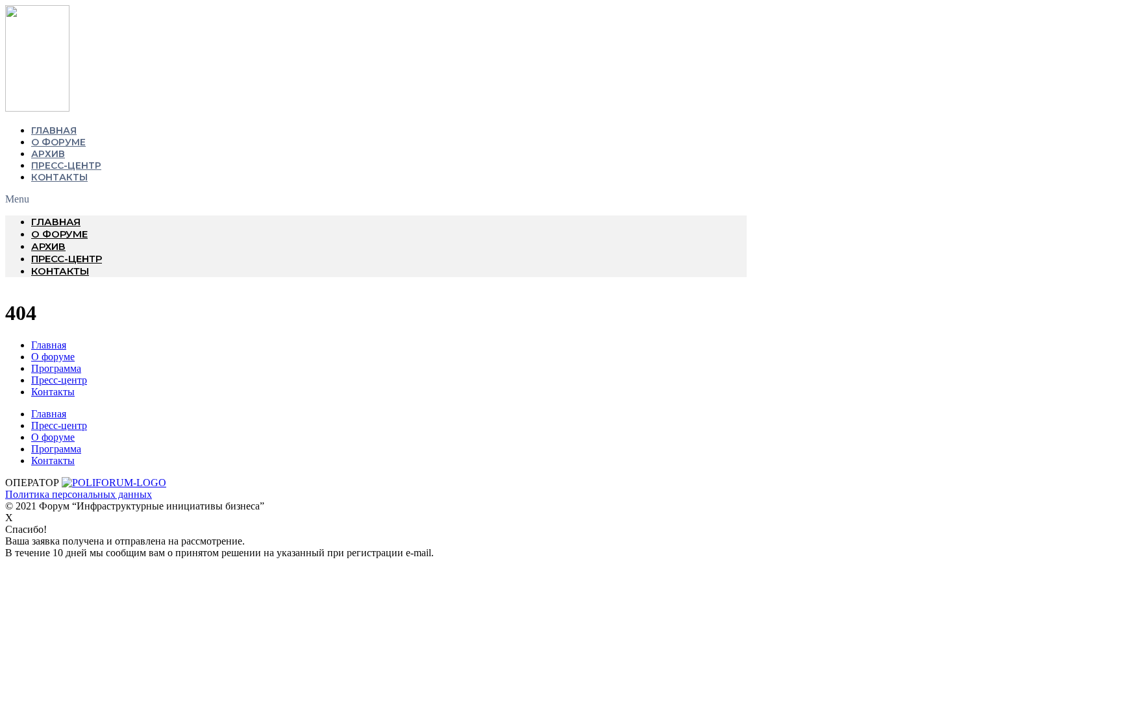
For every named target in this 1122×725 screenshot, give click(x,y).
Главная (54, 130)
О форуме (58, 142)
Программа (56, 368)
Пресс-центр (66, 165)
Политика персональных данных (78, 494)
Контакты (59, 177)
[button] (376, 199)
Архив (48, 154)
